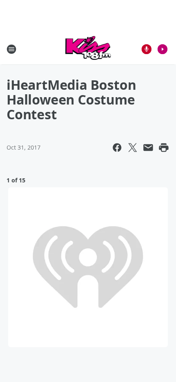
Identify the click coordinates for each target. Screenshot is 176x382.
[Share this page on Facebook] (117, 147)
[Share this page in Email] (148, 147)
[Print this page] (163, 147)
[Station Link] (88, 49)
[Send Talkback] (146, 49)
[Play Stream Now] (162, 49)
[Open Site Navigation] (11, 49)
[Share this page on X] (132, 147)
